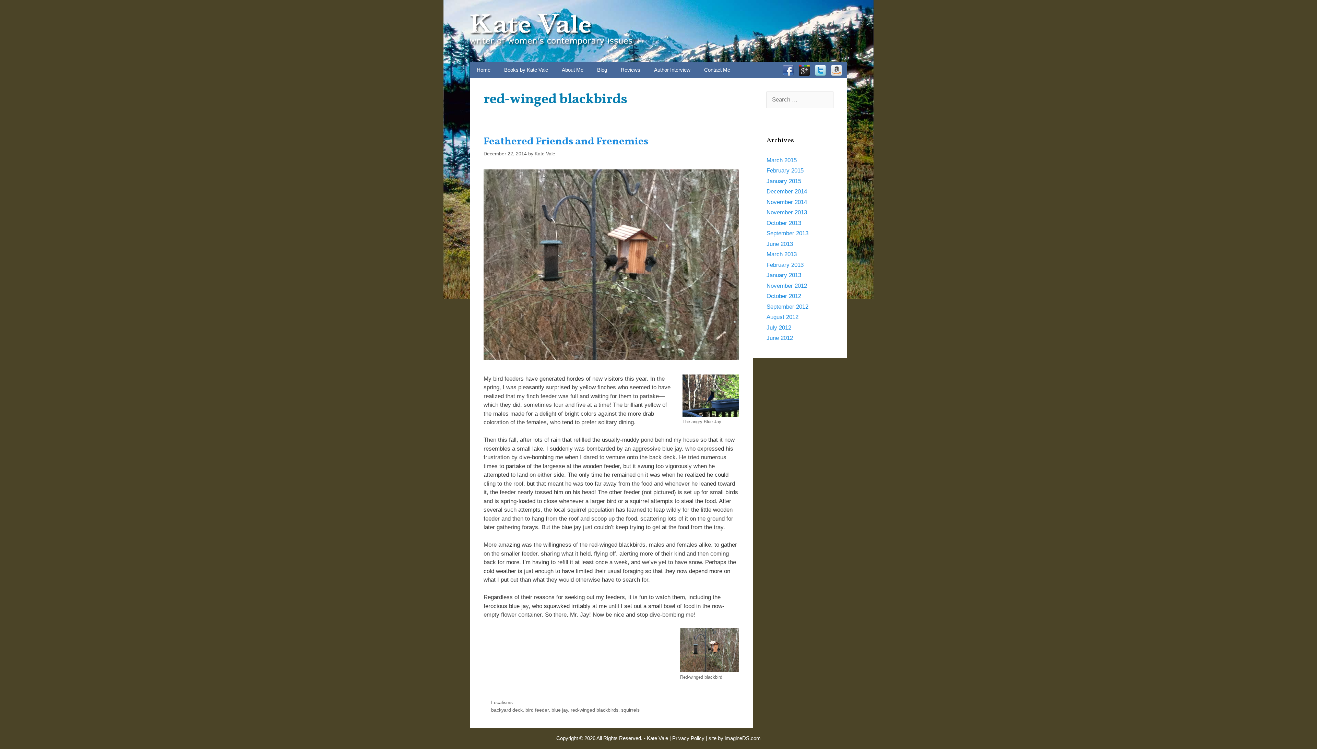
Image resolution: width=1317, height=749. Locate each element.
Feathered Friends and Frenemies (566, 141)
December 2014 (787, 191)
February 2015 (785, 170)
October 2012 (784, 296)
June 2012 (780, 338)
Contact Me (717, 70)
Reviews (630, 70)
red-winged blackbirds (594, 710)
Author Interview (672, 70)
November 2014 (787, 202)
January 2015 (784, 181)
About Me (572, 70)
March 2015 (782, 160)
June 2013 (780, 244)
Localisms (502, 702)
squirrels (630, 710)
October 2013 (784, 223)
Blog (602, 70)
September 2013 (787, 233)
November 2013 (787, 212)
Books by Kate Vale (526, 70)
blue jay (559, 710)
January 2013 (784, 275)
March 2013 (782, 254)
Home (483, 70)
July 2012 (779, 327)
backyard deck (507, 710)
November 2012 (787, 286)
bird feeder (537, 710)
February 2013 (785, 265)
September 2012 (787, 307)
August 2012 (782, 317)
